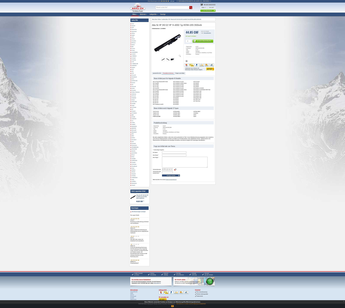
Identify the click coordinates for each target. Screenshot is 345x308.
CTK (133, 61)
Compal (134, 58)
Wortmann (134, 183)
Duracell (134, 75)
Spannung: (189, 46)
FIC (132, 84)
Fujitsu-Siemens (136, 92)
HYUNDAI (134, 113)
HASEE (133, 103)
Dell (133, 69)
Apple (133, 35)
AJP (133, 27)
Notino (133, 137)
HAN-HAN (134, 101)
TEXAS (133, 172)
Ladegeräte (153, 14)
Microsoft (134, 130)
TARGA (133, 170)
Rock (133, 156)
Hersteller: (188, 54)
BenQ (133, 44)
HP (132, 109)
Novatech (134, 139)
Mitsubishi (134, 132)
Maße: (187, 52)
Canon (133, 48)
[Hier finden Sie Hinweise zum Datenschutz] (187, 61)
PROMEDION (135, 147)
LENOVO (134, 118)
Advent (133, 25)
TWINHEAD (134, 177)
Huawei (133, 111)
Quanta (133, 151)
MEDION (134, 128)
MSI (133, 134)
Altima (133, 33)
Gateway (134, 94)
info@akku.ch (157, 283)
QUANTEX (134, 153)
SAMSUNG (134, 160)
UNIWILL (134, 181)
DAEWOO (134, 65)
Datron (133, 67)
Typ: (187, 49)
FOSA (133, 88)
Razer (133, 155)
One (133, 141)
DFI (132, 71)
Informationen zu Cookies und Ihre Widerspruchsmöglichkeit (191, 303)
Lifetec (133, 122)
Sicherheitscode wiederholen (157, 172)
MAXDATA (134, 126)
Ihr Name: (155, 152)
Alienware (134, 31)
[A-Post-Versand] (210, 69)
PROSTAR (134, 149)
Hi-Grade (134, 107)
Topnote (134, 173)
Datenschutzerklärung (171, 179)
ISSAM (133, 117)
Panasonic (134, 145)
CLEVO (133, 54)
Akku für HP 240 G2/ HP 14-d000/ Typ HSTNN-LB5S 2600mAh (142, 197)
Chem (133, 50)
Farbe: (187, 51)
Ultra (133, 179)
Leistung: (188, 48)
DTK (133, 73)
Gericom (134, 96)
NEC (133, 135)
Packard (134, 143)
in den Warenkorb (204, 41)
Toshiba (134, 175)
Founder (134, 90)
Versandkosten (207, 33)
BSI (132, 46)
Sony (133, 168)
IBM (133, 115)
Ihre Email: (156, 155)
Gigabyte (134, 97)
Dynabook (134, 77)
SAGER (133, 158)
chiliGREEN (135, 52)
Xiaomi (133, 185)
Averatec (134, 41)
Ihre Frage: (156, 157)
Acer (133, 23)
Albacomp (134, 29)
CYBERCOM (135, 63)
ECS (133, 79)
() (154, 1)
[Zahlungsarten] (199, 65)
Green (133, 99)
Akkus (134, 14)
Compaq (134, 60)
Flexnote (134, 86)
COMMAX (134, 56)
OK (172, 306)
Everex (133, 82)
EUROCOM (134, 80)
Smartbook (134, 166)
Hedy (133, 105)
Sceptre (133, 162)
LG (132, 120)
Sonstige (162, 14)
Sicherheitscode (157, 169)
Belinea (133, 42)
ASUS (133, 39)
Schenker (134, 164)
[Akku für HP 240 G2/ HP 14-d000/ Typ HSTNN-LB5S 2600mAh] (167, 56)
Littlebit (133, 124)
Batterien (143, 14)
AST (133, 37)
